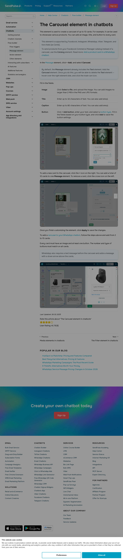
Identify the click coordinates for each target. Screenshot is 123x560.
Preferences (61, 555)
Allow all (101, 555)
